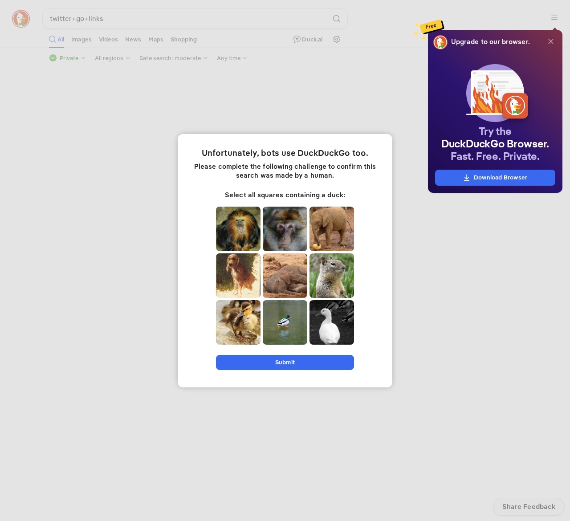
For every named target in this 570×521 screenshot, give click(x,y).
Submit (284, 362)
